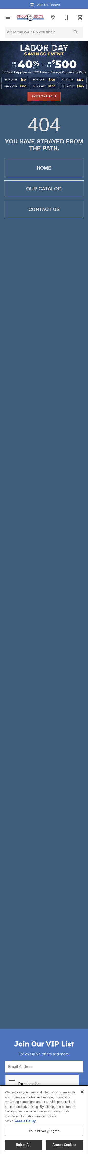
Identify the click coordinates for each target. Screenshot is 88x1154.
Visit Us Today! (48, 4)
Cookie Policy (25, 1121)
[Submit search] (75, 32)
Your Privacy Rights (44, 1131)
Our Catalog (44, 188)
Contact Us (44, 209)
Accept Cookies (64, 1145)
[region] (44, 1119)
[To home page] (30, 17)
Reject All (23, 1145)
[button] (8, 17)
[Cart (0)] (80, 17)
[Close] (82, 1092)
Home (44, 168)
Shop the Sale (44, 96)
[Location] (53, 17)
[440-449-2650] (66, 17)
